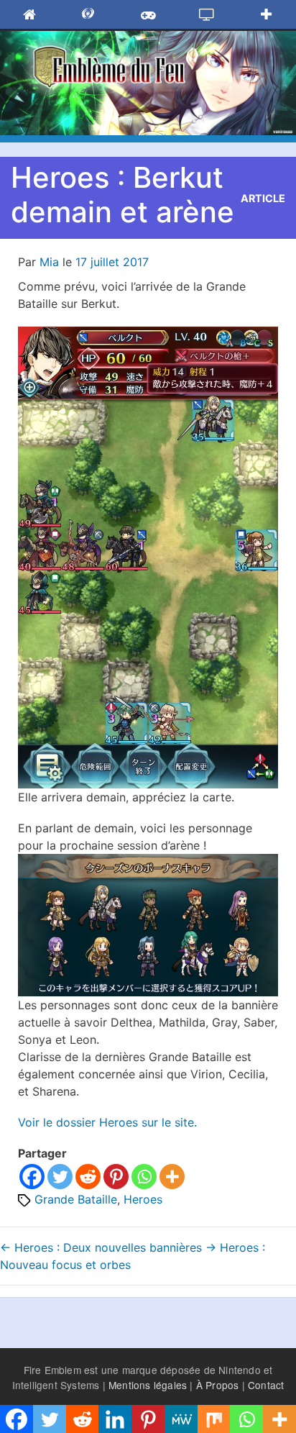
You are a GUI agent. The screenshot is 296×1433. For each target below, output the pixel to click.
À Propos (217, 1385)
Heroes (143, 1199)
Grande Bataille (75, 1199)
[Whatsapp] (144, 1176)
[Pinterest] (116, 1176)
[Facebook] (32, 1176)
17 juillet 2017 (112, 262)
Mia (49, 262)
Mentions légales (147, 1385)
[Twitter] (60, 1176)
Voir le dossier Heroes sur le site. (107, 1122)
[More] (172, 1176)
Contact (266, 1385)
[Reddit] (88, 1176)
